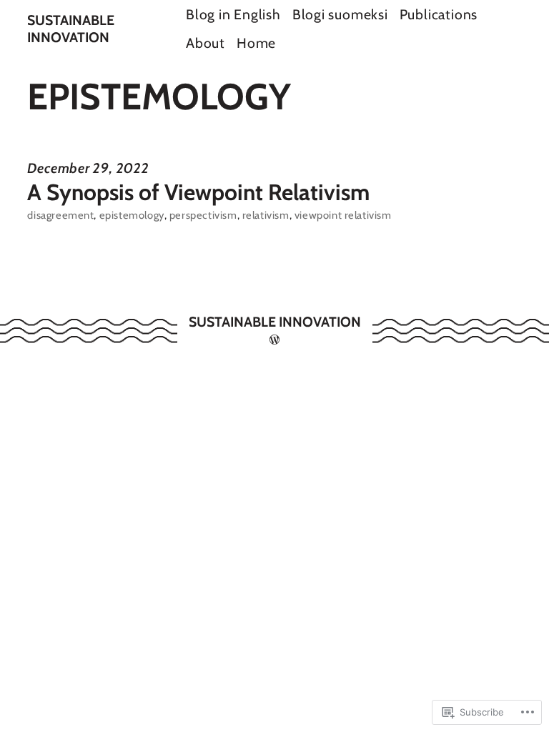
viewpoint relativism (343, 215)
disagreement (60, 215)
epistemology (131, 215)
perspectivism (203, 215)
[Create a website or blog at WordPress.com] (274, 340)
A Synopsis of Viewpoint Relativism (198, 192)
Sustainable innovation (70, 28)
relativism (266, 215)
